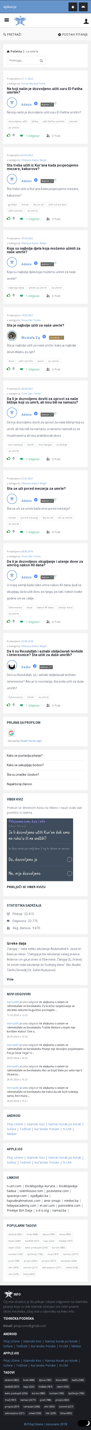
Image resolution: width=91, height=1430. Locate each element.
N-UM (67, 1129)
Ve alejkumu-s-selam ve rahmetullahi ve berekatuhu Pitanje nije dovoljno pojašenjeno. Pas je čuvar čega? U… (45, 1049)
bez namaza (15, 444)
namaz (70, 1254)
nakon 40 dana (45, 607)
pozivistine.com (58, 1191)
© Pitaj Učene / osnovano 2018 (45, 1424)
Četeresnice (15, 697)
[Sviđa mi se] (8, 134)
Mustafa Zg (30, 337)
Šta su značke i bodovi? (23, 774)
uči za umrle (65, 517)
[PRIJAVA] (86, 21)
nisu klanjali (45, 444)
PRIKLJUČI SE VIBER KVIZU (26, 887)
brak (32, 1234)
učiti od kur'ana (57, 204)
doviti (30, 444)
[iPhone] (72, 6)
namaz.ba (59, 1210)
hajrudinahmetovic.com (23, 1200)
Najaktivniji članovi (19, 784)
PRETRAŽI (14, 34)
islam (14, 1247)
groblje (12, 204)
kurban (15, 1254)
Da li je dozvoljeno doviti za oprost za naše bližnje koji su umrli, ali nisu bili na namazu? (43, 400)
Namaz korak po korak (64, 1124)
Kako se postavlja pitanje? (25, 755)
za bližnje (61, 444)
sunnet (30, 1267)
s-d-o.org (42, 1210)
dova (11, 361)
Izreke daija (16, 943)
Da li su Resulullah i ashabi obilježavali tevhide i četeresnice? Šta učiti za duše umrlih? (45, 653)
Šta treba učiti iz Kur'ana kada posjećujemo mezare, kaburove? (43, 167)
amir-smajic (52, 1200)
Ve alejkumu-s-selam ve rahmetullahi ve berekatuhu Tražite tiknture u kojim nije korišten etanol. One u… (41, 1027)
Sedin (26, 667)
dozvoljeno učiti (17, 121)
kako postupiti (36, 1247)
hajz (49, 1240)
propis (30, 1260)
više (10, 979)
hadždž (32, 1240)
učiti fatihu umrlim (53, 121)
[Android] (83, 6)
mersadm (13, 1002)
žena (29, 1274)
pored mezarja (29, 517)
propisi (49, 1260)
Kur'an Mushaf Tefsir (33, 83)
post (13, 1260)
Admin (26, 104)
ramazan (68, 1260)
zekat (72, 1267)
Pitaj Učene (15, 1124)
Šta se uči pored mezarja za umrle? (36, 488)
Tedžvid (25, 1129)
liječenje (35, 1254)
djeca (48, 1234)
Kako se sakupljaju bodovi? (25, 765)
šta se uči (38, 204)
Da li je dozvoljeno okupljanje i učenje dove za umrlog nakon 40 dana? (45, 563)
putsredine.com (69, 1205)
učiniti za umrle (37, 287)
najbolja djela (16, 287)
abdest (15, 1234)
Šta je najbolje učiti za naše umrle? (35, 325)
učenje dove (65, 607)
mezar (25, 204)
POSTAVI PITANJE (75, 34)
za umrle (13, 127)
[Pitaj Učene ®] (21, 20)
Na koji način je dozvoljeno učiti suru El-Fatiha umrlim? (45, 90)
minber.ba (71, 1200)
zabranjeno (51, 1267)
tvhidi (30, 697)
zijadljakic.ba (39, 1196)
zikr (13, 1274)
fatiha (35, 121)
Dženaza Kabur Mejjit (33, 160)
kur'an (58, 1247)
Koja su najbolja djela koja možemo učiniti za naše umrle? (44, 250)
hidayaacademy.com (21, 1205)
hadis (14, 1240)
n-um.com (14, 1186)
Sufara (11, 1129)
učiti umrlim (15, 210)
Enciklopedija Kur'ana (40, 1186)
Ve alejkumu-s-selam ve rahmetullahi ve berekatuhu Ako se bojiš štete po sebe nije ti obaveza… (44, 1070)
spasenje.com (17, 1196)
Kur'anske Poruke (46, 1129)
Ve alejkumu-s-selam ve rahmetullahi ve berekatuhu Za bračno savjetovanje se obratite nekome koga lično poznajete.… (41, 1006)
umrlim (73, 121)
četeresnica (15, 607)
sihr (13, 1267)
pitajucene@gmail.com (24, 1326)
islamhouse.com (31, 1191)
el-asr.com (47, 1205)
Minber (12, 1134)
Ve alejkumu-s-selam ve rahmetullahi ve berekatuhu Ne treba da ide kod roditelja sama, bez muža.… (42, 1092)
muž (53, 1254)
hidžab (65, 1240)
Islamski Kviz (36, 1124)
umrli (40, 361)
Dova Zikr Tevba (31, 320)
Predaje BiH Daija (19, 1210)
